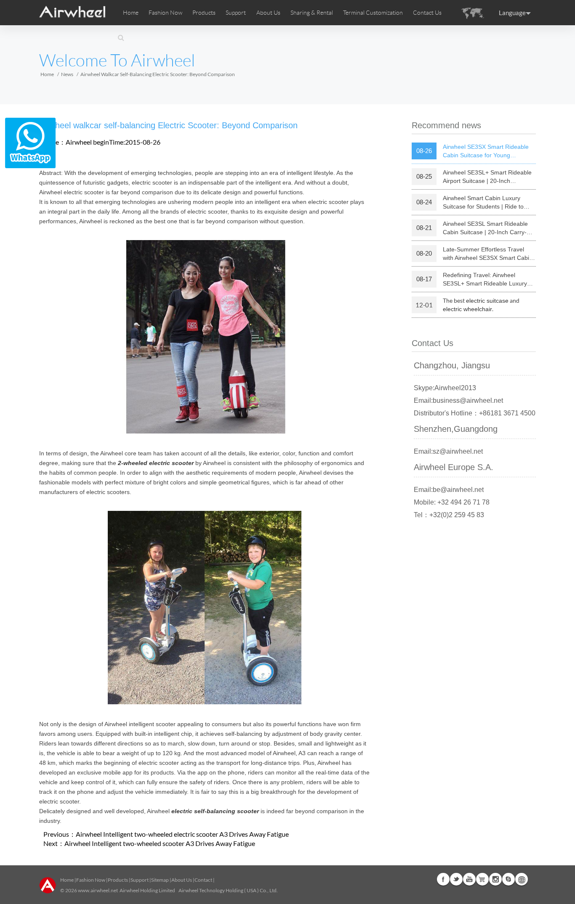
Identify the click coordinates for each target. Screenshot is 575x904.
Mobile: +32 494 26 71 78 (452, 502)
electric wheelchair (467, 309)
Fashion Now (90, 880)
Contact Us (427, 12)
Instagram (495, 879)
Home (130, 12)
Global (521, 879)
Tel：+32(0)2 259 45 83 (449, 514)
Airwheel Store (482, 879)
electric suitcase (487, 300)
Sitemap (160, 880)
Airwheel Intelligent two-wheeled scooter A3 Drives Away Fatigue (159, 843)
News (67, 74)
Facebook (443, 879)
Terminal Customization (373, 12)
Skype (508, 879)
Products (204, 12)
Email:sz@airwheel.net (448, 451)
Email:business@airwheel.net (458, 400)
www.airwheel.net (98, 890)
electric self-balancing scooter (215, 811)
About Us (181, 880)
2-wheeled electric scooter (156, 463)
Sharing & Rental (311, 12)
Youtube (469, 879)
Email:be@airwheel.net (449, 489)
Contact (203, 880)
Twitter (456, 879)
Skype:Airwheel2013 (445, 387)
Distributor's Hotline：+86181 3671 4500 (474, 413)
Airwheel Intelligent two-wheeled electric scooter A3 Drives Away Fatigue (182, 834)
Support (236, 12)
